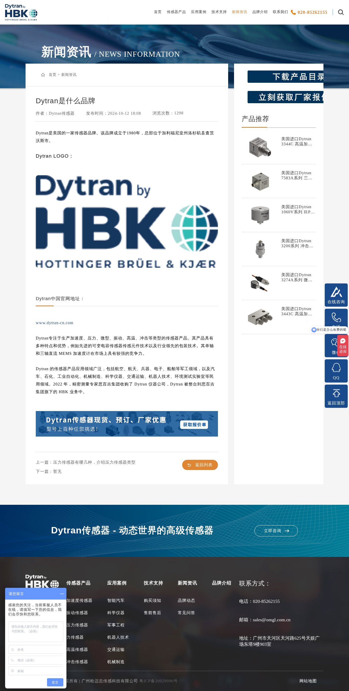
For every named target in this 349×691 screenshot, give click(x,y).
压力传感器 (77, 625)
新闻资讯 (239, 12)
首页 (158, 12)
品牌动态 (186, 600)
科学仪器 (116, 613)
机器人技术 (118, 637)
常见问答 (186, 613)
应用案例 (198, 12)
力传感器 (75, 637)
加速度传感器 (79, 600)
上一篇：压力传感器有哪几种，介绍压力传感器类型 (86, 462)
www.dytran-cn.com (54, 323)
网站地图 (308, 681)
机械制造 (116, 662)
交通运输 (116, 649)
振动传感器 (77, 613)
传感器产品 (176, 12)
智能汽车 (116, 600)
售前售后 (152, 613)
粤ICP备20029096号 (158, 681)
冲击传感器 (77, 662)
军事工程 (116, 625)
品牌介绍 (260, 12)
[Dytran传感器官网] (21, 19)
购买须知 (152, 600)
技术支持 (219, 12)
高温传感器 (77, 649)
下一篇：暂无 (49, 471)
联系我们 (280, 12)
